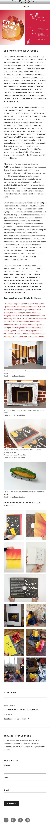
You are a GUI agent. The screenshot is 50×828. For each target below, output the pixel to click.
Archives (12, 692)
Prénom (7, 765)
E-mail (6, 790)
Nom (6, 778)
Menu (26, 7)
